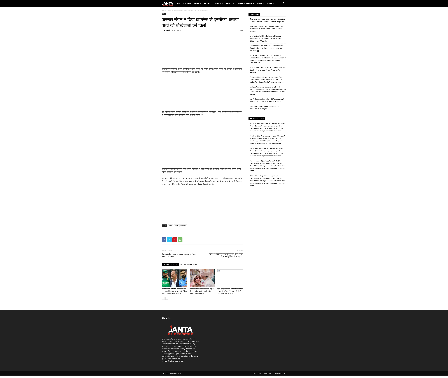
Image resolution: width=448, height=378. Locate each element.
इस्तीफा (170, 225)
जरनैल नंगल (183, 225)
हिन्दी (178, 3)
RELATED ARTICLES (170, 265)
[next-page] (166, 298)
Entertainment (245, 3)
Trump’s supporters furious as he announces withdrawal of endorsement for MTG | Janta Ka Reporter (267, 28)
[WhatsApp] (180, 239)
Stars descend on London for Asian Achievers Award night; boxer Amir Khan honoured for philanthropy (266, 48)
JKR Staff (167, 30)
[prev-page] (163, 298)
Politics (208, 3)
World (218, 3)
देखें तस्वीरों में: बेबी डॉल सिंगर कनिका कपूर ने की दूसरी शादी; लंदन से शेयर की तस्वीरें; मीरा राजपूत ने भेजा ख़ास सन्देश (201, 291)
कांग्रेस (176, 225)
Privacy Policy (256, 373)
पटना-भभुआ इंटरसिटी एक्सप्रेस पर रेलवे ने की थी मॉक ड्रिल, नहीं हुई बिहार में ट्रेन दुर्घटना (226, 255)
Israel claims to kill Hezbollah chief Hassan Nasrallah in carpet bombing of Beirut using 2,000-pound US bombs (266, 38)
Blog (259, 3)
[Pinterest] (174, 239)
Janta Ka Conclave (280, 373)
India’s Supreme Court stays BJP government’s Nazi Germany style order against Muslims (267, 100)
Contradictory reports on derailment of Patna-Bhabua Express (179, 255)
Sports (229, 3)
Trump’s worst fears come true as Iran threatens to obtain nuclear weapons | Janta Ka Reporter (267, 20)
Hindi (170, 11)
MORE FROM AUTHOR (188, 265)
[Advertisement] (202, 50)
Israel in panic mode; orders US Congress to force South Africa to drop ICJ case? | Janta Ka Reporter (268, 70)
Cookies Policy (267, 373)
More (269, 3)
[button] (283, 4)
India (196, 3)
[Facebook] (164, 239)
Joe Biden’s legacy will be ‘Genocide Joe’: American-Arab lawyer (265, 107)
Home (164, 11)
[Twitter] (169, 239)
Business (187, 3)
